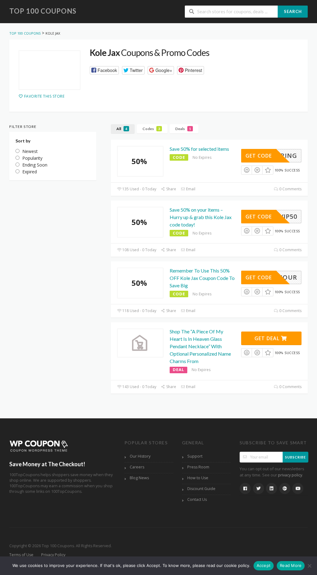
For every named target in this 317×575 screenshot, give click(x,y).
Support (194, 456)
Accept (264, 565)
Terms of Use (21, 554)
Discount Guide (201, 488)
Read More (291, 565)
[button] (104, 70)
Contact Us (197, 499)
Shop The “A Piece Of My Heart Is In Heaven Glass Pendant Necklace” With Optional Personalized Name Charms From (200, 346)
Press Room (198, 467)
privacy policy (290, 475)
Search (293, 11)
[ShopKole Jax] (49, 70)
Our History (140, 456)
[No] (309, 566)
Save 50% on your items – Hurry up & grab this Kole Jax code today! (201, 217)
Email (190, 189)
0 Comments (290, 189)
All (121, 128)
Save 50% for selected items (199, 149)
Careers (137, 467)
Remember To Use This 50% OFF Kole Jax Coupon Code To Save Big (202, 278)
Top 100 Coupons (42, 11)
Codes (151, 128)
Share (170, 189)
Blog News (139, 477)
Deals (183, 128)
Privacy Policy (53, 554)
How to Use (197, 477)
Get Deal (267, 338)
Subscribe (295, 457)
